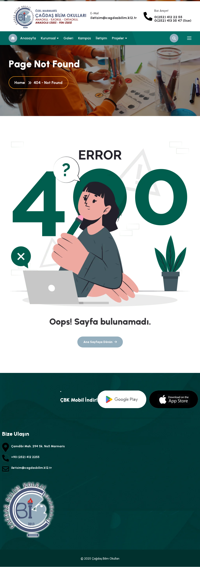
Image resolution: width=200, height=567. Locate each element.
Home (20, 83)
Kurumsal (48, 38)
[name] (26, 16)
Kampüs (84, 38)
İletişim (101, 38)
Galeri (68, 38)
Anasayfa (28, 38)
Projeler (118, 38)
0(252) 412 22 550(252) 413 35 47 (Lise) (172, 18)
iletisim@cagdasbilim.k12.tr (113, 18)
